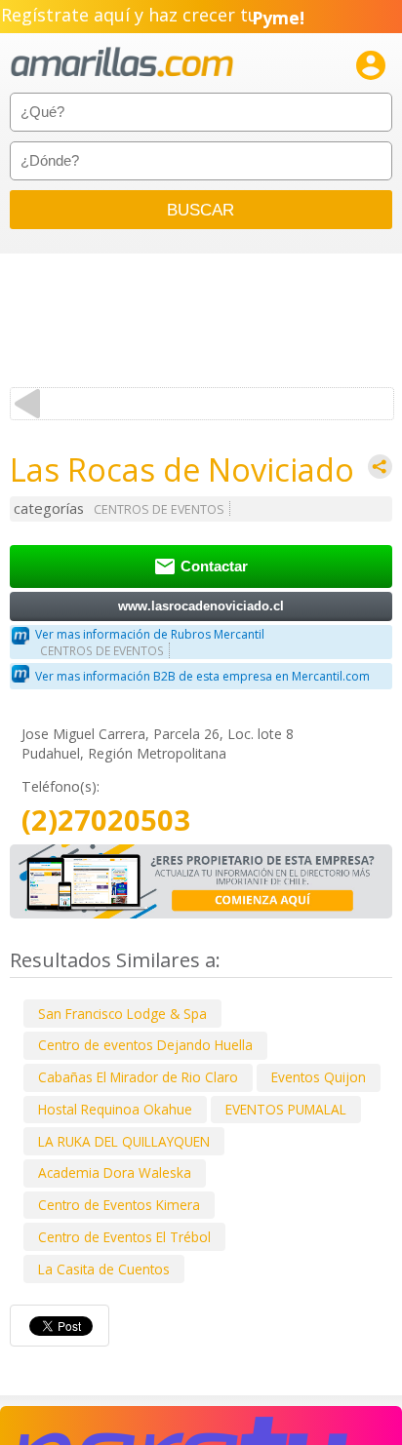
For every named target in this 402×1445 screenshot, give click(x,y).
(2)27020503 (105, 820)
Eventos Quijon (318, 1077)
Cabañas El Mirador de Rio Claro (138, 1077)
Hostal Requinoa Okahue (115, 1109)
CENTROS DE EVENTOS (159, 509)
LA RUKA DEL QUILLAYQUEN (124, 1141)
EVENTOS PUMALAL (285, 1109)
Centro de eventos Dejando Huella (145, 1044)
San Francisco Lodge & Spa (122, 1013)
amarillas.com (122, 63)
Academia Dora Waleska (114, 1172)
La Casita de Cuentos (104, 1269)
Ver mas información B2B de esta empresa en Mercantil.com (202, 676)
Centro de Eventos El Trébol (124, 1237)
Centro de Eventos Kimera (119, 1204)
